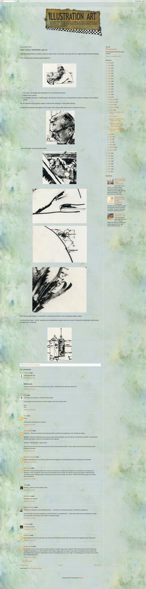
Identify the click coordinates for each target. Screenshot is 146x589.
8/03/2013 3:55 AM (29, 378)
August (112, 110)
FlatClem (26, 373)
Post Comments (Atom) (35, 568)
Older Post (97, 565)
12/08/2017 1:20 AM (30, 529)
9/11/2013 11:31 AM (30, 518)
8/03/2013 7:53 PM (29, 424)
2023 (109, 71)
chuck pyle (27, 468)
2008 (109, 164)
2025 (109, 65)
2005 (109, 171)
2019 (109, 81)
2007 (109, 166)
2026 (109, 63)
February (112, 147)
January (112, 150)
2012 (109, 153)
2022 (109, 73)
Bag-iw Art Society (29, 457)
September (113, 107)
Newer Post (23, 565)
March (112, 144)
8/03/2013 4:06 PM (29, 410)
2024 (109, 68)
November (113, 102)
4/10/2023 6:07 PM (29, 540)
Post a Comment (27, 561)
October (112, 104)
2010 (109, 158)
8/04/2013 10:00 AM (30, 462)
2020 (109, 78)
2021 (109, 76)
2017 (109, 86)
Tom (25, 416)
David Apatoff (28, 430)
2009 (109, 161)
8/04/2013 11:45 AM (30, 479)
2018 (109, 84)
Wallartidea (27, 496)
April (111, 142)
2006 (109, 169)
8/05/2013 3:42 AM (29, 490)
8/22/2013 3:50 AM (29, 501)
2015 (109, 92)
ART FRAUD (113, 116)
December (113, 99)
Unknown (27, 535)
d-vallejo (26, 524)
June (111, 137)
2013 (109, 97)
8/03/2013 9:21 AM (29, 389)
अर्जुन (25, 485)
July (111, 134)
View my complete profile (113, 56)
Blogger (81, 578)
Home (60, 565)
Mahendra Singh (29, 507)
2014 (109, 94)
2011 (109, 156)
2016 (109, 89)
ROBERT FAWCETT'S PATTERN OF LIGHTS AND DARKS (116, 125)
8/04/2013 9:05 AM (29, 451)
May (111, 139)
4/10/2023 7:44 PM (29, 557)
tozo (25, 395)
